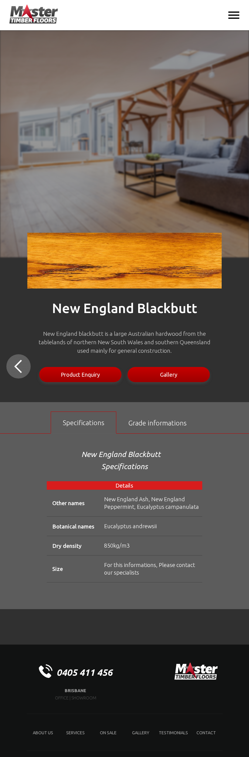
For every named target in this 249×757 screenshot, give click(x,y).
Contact (206, 732)
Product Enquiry (80, 375)
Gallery (168, 375)
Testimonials (173, 732)
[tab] (83, 423)
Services (75, 732)
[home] (34, 14)
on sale (108, 732)
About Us (43, 732)
